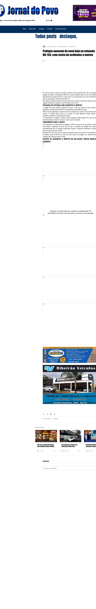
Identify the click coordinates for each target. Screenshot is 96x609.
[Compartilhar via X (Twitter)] (47, 414)
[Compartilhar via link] (54, 414)
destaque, (68, 36)
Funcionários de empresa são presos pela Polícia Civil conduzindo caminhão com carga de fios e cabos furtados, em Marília (70, 445)
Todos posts (46, 36)
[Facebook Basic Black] (47, 20)
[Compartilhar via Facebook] (43, 414)
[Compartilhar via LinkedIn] (51, 414)
